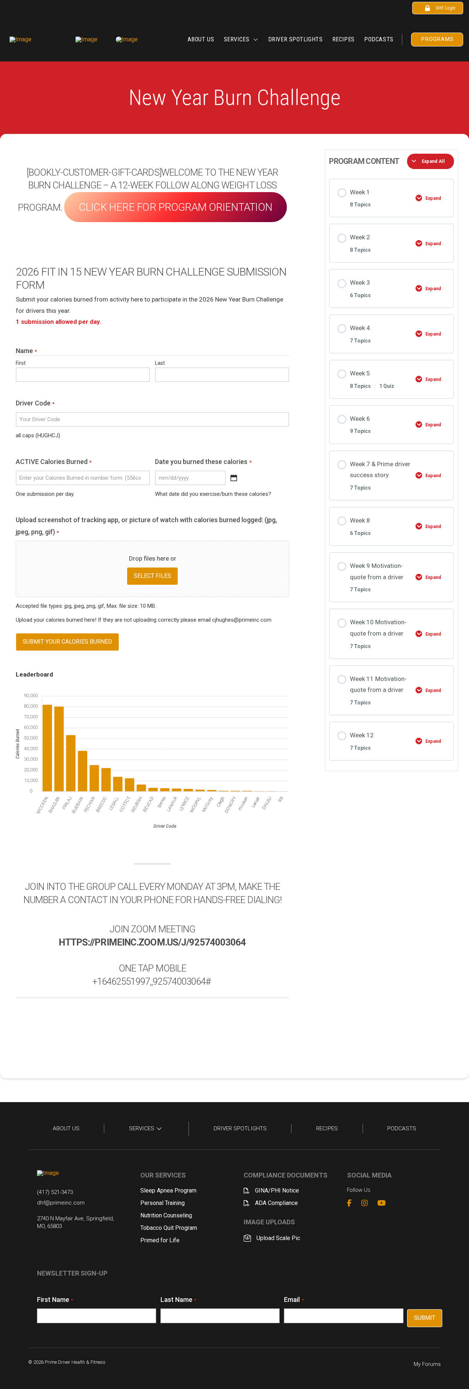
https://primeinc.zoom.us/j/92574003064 (152, 942)
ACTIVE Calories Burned (54, 461)
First (21, 363)
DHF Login (445, 8)
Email (294, 1299)
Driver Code (35, 403)
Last (160, 363)
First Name (55, 1299)
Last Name (178, 1299)
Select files (152, 575)
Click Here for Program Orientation (175, 207)
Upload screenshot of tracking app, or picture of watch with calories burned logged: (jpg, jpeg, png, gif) (146, 525)
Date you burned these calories (203, 461)
